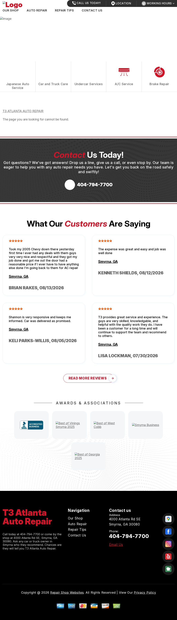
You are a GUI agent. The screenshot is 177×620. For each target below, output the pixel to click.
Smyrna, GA (18, 276)
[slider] (16, 240)
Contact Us (92, 10)
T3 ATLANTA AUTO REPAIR (23, 111)
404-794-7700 (30, 534)
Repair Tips (64, 10)
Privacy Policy (145, 592)
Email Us (116, 544)
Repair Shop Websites (67, 592)
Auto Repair (37, 10)
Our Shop (11, 10)
